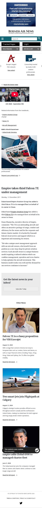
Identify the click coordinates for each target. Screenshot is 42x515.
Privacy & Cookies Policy (27, 498)
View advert (11, 70)
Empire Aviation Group (9, 115)
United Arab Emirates (9, 132)
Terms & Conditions (13, 498)
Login (26, 44)
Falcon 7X (5, 121)
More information (9, 451)
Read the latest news (11, 85)
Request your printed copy (9, 175)
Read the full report (9, 362)
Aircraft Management (9, 125)
